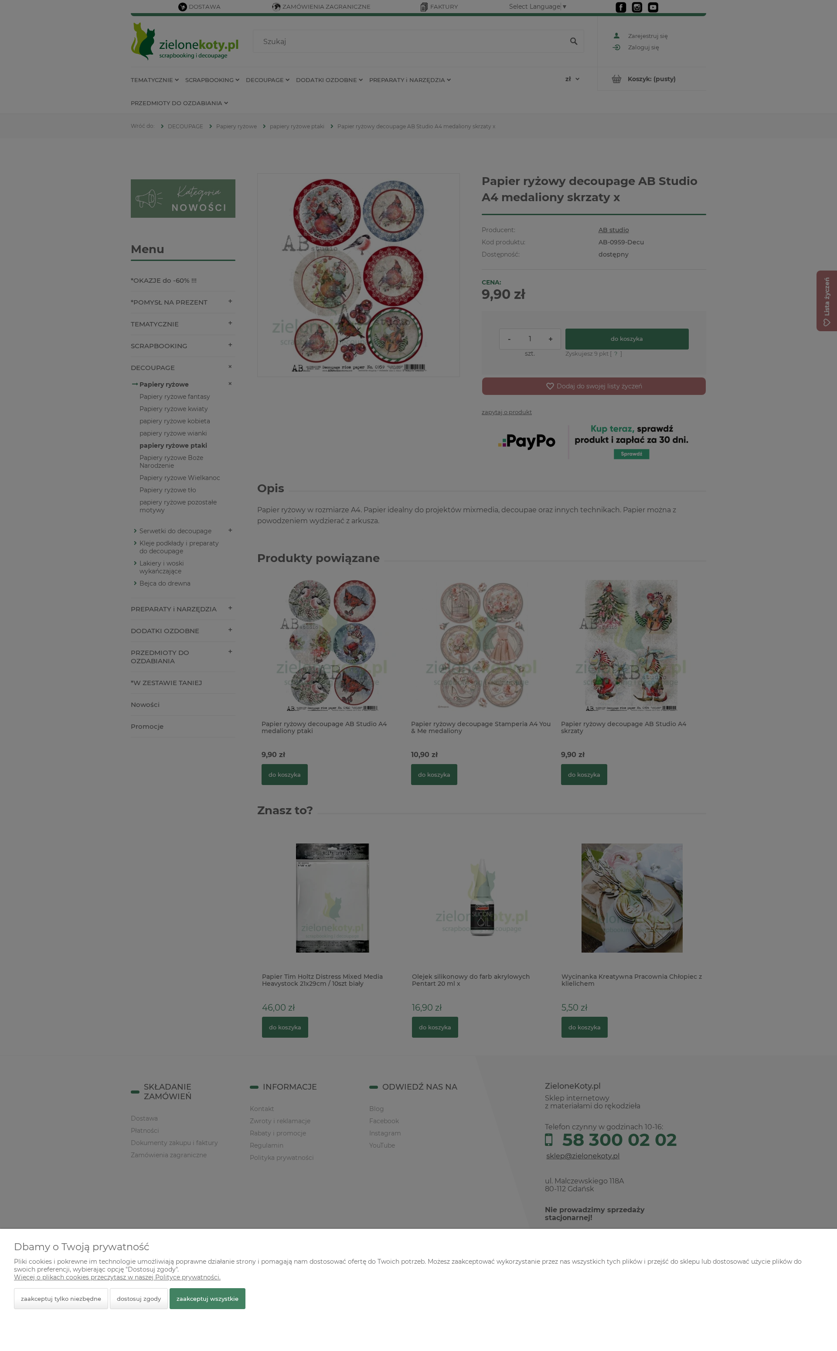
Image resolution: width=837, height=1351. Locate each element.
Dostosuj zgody (139, 1298)
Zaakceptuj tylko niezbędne (61, 1298)
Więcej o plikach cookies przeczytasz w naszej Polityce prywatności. (117, 1277)
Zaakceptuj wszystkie (207, 1298)
